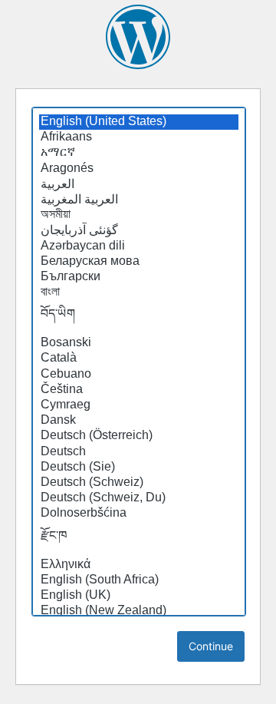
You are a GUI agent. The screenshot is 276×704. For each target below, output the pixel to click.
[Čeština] (138, 390)
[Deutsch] (138, 452)
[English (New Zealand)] (138, 611)
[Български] (138, 277)
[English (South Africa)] (138, 580)
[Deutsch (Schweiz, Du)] (138, 498)
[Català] (138, 358)
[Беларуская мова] (138, 261)
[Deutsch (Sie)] (138, 467)
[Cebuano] (138, 374)
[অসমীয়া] (138, 215)
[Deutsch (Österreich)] (138, 436)
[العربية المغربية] (138, 199)
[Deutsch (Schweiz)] (138, 483)
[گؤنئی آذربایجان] (138, 230)
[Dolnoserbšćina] (138, 513)
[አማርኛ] (138, 152)
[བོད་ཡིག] (138, 317)
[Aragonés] (138, 169)
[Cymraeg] (138, 405)
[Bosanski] (138, 343)
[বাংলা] (138, 292)
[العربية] (138, 184)
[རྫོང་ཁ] (138, 539)
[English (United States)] (138, 122)
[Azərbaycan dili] (138, 246)
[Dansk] (138, 420)
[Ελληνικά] (138, 565)
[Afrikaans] (138, 137)
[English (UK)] (138, 595)
